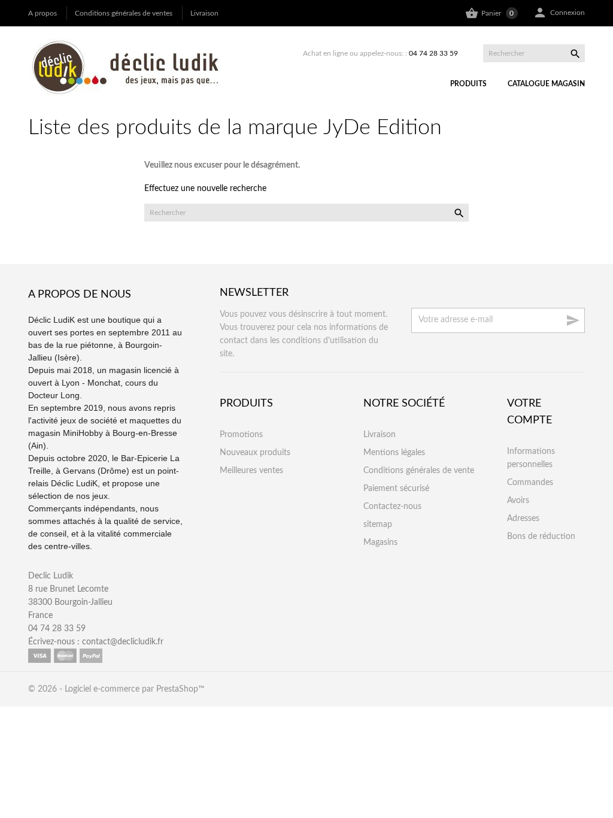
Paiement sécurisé (396, 488)
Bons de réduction (541, 536)
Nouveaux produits (255, 453)
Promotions (241, 435)
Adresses (523, 518)
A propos (42, 13)
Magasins (380, 542)
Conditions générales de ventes (123, 13)
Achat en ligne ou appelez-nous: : (380, 53)
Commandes (530, 482)
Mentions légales (394, 453)
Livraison (204, 13)
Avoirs (518, 500)
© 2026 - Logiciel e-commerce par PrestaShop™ (116, 689)
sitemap (377, 524)
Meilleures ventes (251, 470)
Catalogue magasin (546, 83)
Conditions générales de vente (418, 470)
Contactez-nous (392, 506)
